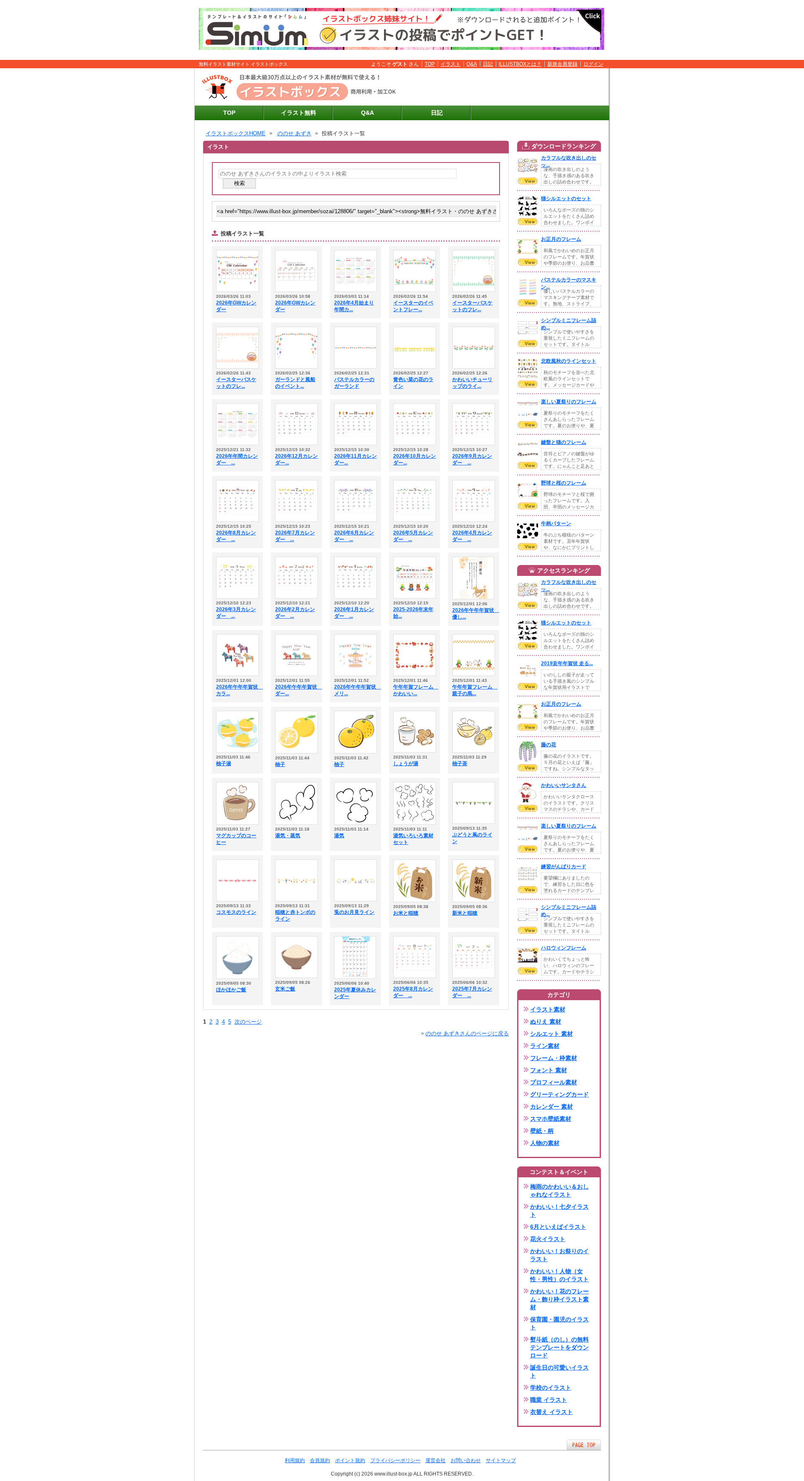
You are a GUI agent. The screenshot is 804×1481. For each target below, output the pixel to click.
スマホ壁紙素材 (550, 1118)
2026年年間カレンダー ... (237, 459)
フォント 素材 (548, 1070)
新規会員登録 (562, 64)
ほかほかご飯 (231, 990)
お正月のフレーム (561, 239)
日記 (488, 64)
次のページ (248, 1022)
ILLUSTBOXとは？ (520, 64)
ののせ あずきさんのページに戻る (467, 1033)
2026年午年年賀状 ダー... (296, 690)
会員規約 (320, 1460)
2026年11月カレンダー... (355, 459)
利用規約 (295, 1460)
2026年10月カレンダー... (414, 459)
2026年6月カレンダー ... (354, 536)
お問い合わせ (466, 1460)
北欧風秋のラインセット (568, 361)
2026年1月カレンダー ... (354, 612)
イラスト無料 (298, 112)
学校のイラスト (550, 1387)
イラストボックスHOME (235, 133)
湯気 (339, 836)
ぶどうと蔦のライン (472, 838)
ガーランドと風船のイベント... (295, 383)
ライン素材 (544, 1045)
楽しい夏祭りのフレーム (568, 402)
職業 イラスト (548, 1399)
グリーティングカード (559, 1094)
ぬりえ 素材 (545, 1021)
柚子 (280, 764)
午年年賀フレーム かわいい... (414, 690)
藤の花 (548, 745)
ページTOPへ (584, 1445)
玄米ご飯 (285, 989)
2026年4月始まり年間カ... (354, 306)
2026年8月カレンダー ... (236, 536)
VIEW (527, 181)
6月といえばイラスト (558, 1226)
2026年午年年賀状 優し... (473, 613)
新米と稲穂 (464, 913)
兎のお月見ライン (354, 912)
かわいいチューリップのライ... (472, 383)
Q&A (471, 64)
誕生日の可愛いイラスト (559, 1371)
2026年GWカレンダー (236, 306)
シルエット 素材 (551, 1033)
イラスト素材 (547, 1009)
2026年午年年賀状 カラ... (237, 690)
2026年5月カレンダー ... (413, 536)
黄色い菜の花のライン (413, 383)
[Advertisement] (507, 87)
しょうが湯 (405, 763)
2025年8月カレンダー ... (413, 992)
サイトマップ (501, 1460)
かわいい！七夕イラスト (559, 1210)
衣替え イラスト (551, 1412)
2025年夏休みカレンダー (355, 993)
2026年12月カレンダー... (296, 459)
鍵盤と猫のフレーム (563, 442)
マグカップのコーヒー (236, 839)
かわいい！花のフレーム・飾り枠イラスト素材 (559, 1299)
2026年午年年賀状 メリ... (355, 690)
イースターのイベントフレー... (413, 306)
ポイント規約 (350, 1460)
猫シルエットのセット (566, 198)
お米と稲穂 (405, 913)
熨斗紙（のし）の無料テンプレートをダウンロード (559, 1347)
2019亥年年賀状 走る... (567, 663)
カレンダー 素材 (551, 1106)
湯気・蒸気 (287, 836)
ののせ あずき (294, 133)
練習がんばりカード (563, 867)
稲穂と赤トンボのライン (295, 915)
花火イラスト (547, 1239)
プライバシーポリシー (395, 1460)
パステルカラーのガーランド (354, 383)
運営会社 (435, 1460)
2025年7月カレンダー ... (472, 992)
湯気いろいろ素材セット (413, 839)
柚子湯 (223, 763)
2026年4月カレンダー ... (472, 536)
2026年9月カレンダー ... (472, 459)
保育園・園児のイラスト (559, 1323)
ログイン (593, 64)
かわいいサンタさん (563, 785)
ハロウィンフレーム (563, 948)
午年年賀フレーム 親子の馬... (473, 690)
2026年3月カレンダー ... (236, 612)
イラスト (451, 64)
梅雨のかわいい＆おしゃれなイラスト (559, 1190)
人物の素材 (544, 1143)
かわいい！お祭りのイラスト (559, 1255)
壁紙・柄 (542, 1131)
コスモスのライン (236, 912)
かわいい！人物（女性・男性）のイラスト (559, 1275)
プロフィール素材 (553, 1082)
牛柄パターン (556, 523)
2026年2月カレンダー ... (295, 612)
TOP (430, 64)
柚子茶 (459, 763)
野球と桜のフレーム (563, 483)
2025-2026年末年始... (413, 612)
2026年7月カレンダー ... (295, 536)
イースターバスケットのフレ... (472, 306)
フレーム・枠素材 (553, 1058)
